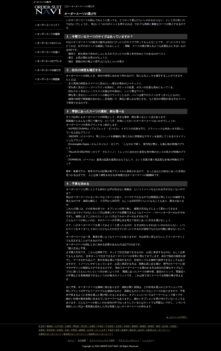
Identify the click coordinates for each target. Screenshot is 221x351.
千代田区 (109, 326)
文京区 (119, 326)
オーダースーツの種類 (48, 34)
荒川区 (84, 326)
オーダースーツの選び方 (48, 70)
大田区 (173, 326)
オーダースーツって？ (48, 24)
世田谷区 (51, 330)
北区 (67, 330)
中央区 (100, 326)
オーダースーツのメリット (48, 43)
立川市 (90, 330)
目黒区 (42, 330)
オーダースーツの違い (48, 52)
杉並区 (60, 330)
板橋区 (143, 326)
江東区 (68, 326)
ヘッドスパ (148, 340)
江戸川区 (59, 326)
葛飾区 (50, 326)
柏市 (118, 330)
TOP (66, 6)
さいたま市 (100, 330)
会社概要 (82, 340)
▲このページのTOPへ (176, 317)
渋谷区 (127, 326)
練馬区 (82, 330)
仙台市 (141, 330)
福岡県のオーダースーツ (99, 334)
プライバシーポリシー (128, 340)
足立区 (42, 326)
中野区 (74, 330)
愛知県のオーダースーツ (75, 334)
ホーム (71, 340)
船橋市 (125, 330)
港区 (158, 326)
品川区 (165, 326)
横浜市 (133, 330)
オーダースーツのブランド (48, 61)
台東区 (92, 326)
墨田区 (76, 326)
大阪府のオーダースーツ (157, 330)
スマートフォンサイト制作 (102, 340)
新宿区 (151, 326)
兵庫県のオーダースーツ (50, 334)
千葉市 (110, 330)
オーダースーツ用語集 (48, 79)
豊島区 (135, 326)
